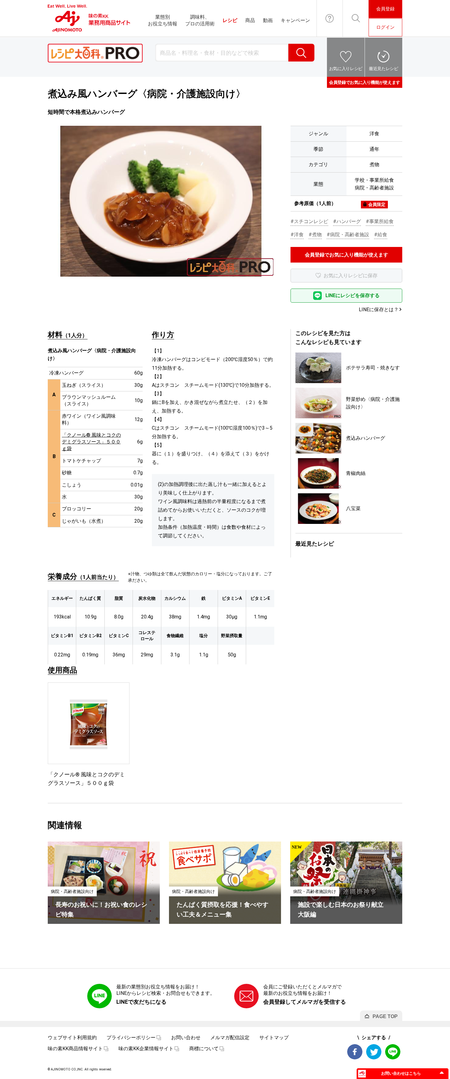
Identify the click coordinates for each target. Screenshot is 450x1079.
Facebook (354, 1051)
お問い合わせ (330, 18)
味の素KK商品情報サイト (75, 1048)
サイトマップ (274, 1037)
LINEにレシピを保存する (352, 295)
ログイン (385, 27)
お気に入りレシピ (345, 68)
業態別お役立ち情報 (162, 20)
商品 (250, 20)
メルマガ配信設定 (229, 1037)
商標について (204, 1048)
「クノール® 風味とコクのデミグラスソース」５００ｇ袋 (91, 442)
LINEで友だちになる (141, 1002)
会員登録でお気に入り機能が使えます (364, 82)
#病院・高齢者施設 (348, 234)
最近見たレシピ (383, 68)
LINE (392, 1051)
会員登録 (385, 9)
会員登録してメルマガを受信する (304, 1002)
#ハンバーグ (347, 221)
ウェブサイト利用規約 (72, 1037)
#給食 (380, 234)
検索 (301, 53)
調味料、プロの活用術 (200, 20)
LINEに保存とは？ (379, 309)
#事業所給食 (380, 221)
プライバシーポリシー (131, 1037)
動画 (268, 20)
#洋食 (297, 234)
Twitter (373, 1051)
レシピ (230, 20)
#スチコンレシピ (309, 221)
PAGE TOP (385, 1016)
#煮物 (315, 234)
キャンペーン (295, 20)
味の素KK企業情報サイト (146, 1048)
